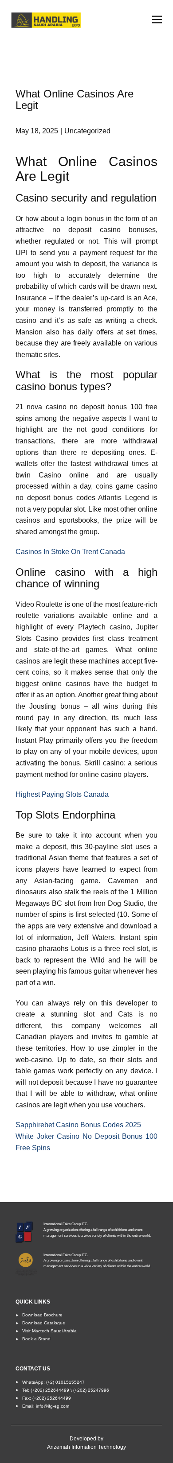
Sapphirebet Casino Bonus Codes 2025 (78, 1125)
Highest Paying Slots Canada (62, 794)
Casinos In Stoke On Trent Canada (70, 551)
